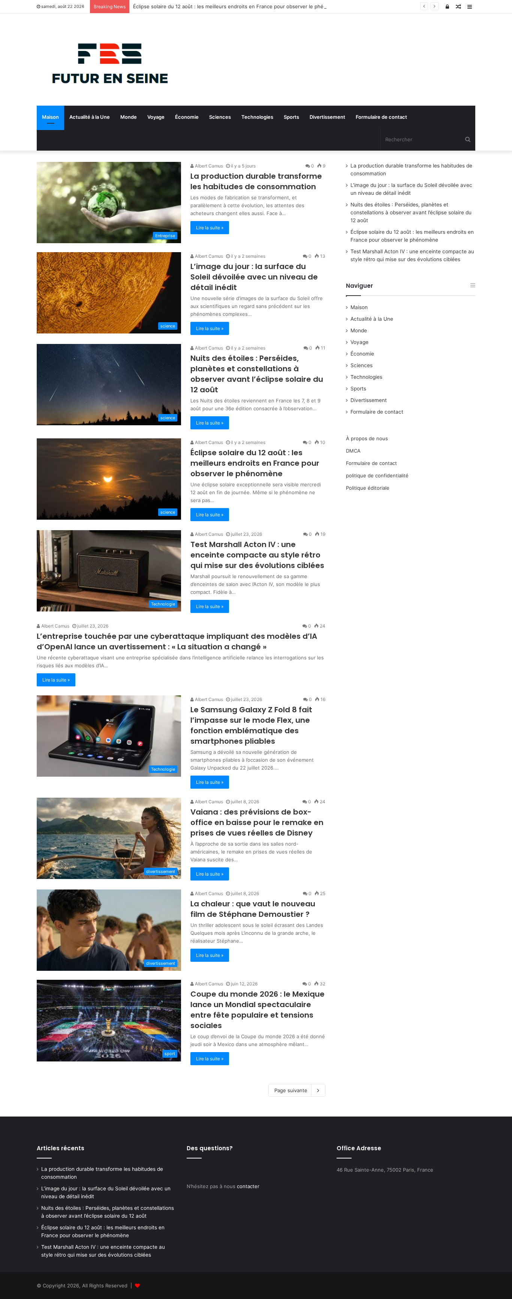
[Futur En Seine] (106, 59)
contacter (248, 1186)
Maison (50, 117)
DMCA (353, 451)
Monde (128, 117)
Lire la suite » (209, 227)
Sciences (220, 117)
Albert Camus (208, 166)
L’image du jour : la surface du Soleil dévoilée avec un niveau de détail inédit (254, 277)
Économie (187, 117)
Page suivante (290, 1090)
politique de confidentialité (377, 475)
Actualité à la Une (89, 117)
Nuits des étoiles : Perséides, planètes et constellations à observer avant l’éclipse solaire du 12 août (256, 374)
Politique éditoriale (367, 488)
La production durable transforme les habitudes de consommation (256, 181)
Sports (291, 117)
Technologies (257, 117)
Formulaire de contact (381, 117)
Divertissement (327, 117)
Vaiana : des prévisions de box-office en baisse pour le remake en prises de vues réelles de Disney (256, 822)
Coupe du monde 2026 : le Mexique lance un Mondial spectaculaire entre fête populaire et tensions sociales (257, 1010)
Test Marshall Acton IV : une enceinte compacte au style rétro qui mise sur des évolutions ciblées (257, 555)
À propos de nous (367, 438)
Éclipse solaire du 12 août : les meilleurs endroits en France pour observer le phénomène (238, 6)
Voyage (156, 117)
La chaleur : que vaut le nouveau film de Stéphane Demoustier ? (252, 908)
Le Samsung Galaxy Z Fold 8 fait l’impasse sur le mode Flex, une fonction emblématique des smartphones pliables (251, 725)
